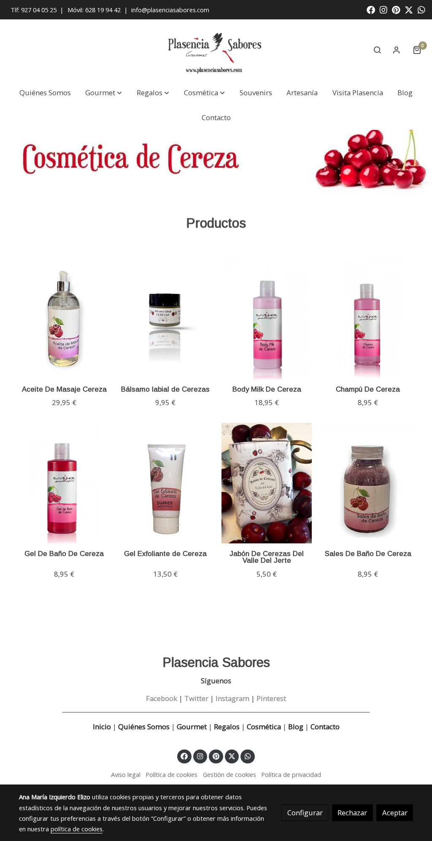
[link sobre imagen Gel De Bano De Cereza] (64, 483)
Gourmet (192, 726)
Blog (295, 726)
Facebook (161, 698)
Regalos (226, 726)
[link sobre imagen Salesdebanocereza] (368, 483)
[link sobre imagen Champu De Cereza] (368, 318)
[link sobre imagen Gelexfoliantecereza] (165, 483)
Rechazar (352, 812)
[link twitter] (409, 9)
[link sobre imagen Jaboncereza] (266, 483)
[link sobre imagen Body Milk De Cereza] (266, 318)
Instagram (232, 698)
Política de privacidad (291, 774)
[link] (216, 49)
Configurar (305, 812)
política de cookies (77, 829)
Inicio (102, 726)
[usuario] (396, 50)
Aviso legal (125, 774)
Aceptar (395, 812)
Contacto (325, 726)
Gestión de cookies (229, 774)
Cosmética (264, 726)
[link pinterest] (396, 9)
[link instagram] (383, 9)
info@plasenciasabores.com (171, 9)
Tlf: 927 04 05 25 (34, 9)
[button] (103, 93)
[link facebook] (371, 9)
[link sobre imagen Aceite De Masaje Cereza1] (64, 318)
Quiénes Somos (144, 726)
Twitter (196, 698)
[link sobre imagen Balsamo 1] (165, 318)
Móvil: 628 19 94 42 (94, 9)
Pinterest (271, 698)
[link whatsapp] (421, 9)
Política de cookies (171, 774)
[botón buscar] (377, 50)
